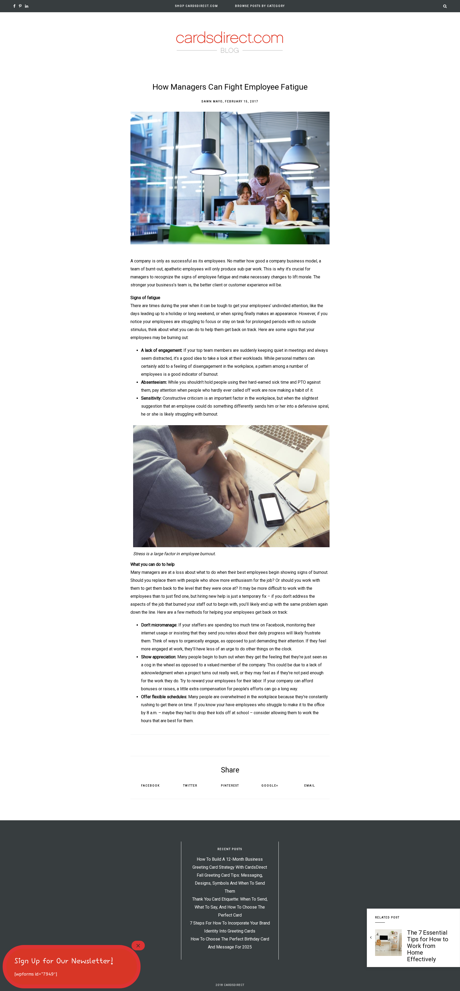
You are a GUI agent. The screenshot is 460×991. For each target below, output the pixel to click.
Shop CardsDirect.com (196, 6)
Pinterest (230, 785)
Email (309, 785)
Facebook (150, 785)
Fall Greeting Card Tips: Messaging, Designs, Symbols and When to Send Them (230, 883)
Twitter (190, 785)
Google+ (269, 785)
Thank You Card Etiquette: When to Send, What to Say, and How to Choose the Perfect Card (230, 907)
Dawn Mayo (212, 101)
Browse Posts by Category (260, 6)
